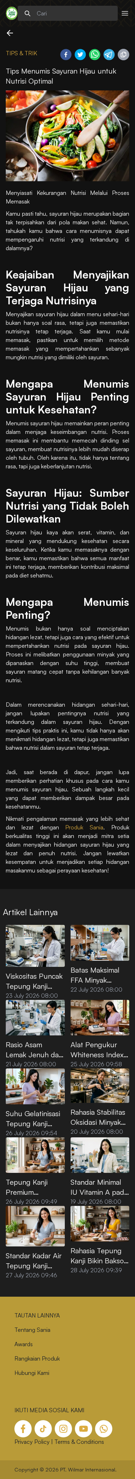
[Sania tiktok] (43, 1428)
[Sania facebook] (23, 1428)
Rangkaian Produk (37, 1358)
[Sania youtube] (83, 1428)
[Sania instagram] (63, 1428)
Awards (23, 1344)
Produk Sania (84, 827)
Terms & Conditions (79, 1441)
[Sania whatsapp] (103, 1428)
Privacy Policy (32, 1441)
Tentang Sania (32, 1329)
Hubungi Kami (31, 1372)
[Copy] (123, 54)
